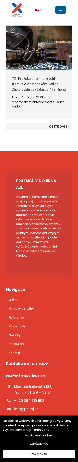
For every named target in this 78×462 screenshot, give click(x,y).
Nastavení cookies (39, 435)
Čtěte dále (58, 126)
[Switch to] (38, 9)
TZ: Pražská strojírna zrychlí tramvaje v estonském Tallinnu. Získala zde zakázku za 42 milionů (39, 84)
